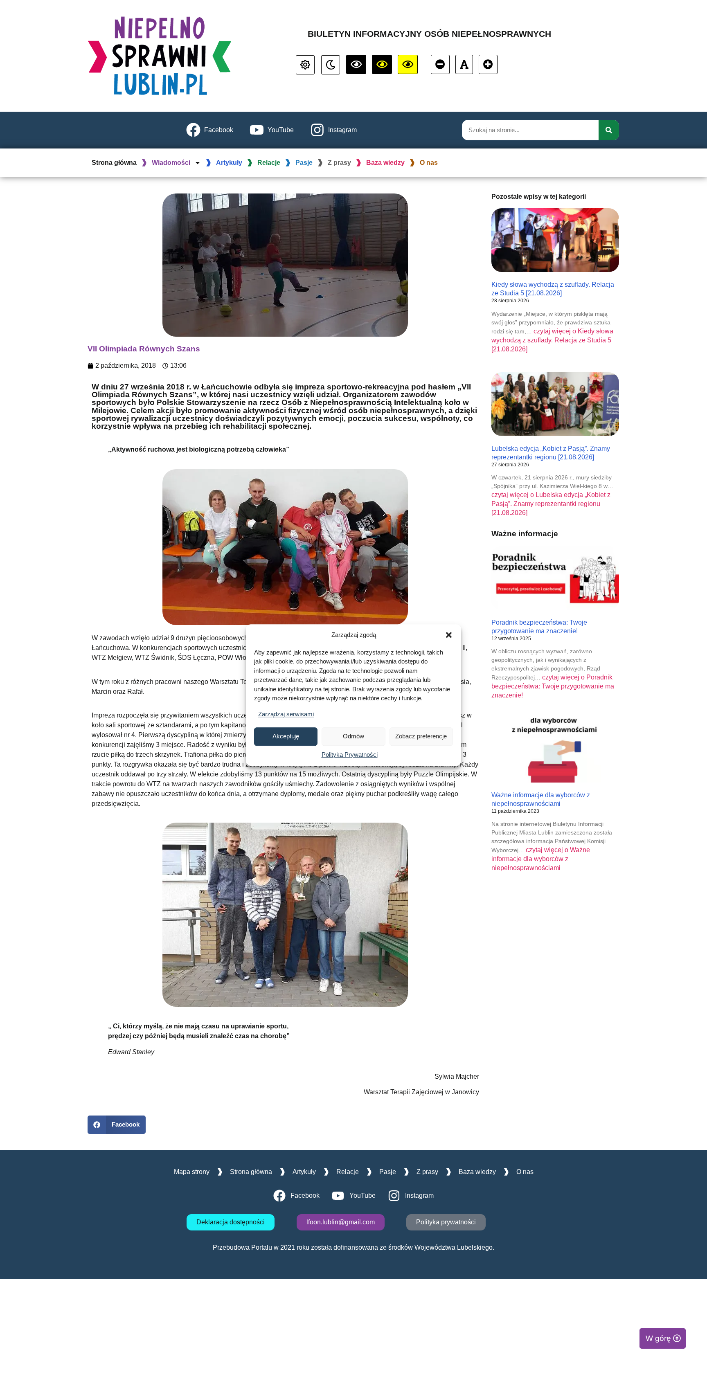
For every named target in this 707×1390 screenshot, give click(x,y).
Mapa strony (191, 1171)
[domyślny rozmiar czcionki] (464, 64)
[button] (449, 635)
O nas (429, 162)
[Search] (609, 130)
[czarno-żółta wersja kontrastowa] (408, 64)
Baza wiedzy (385, 162)
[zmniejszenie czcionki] (440, 64)
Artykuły (229, 162)
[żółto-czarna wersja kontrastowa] (382, 64)
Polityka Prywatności (350, 754)
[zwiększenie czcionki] (488, 64)
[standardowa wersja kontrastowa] (305, 64)
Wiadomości (171, 162)
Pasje (304, 162)
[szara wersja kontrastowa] (330, 64)
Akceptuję (285, 736)
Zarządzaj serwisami (286, 714)
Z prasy (339, 162)
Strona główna (114, 162)
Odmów (353, 736)
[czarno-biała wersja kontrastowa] (356, 64)
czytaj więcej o (552, 340)
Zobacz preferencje (421, 736)
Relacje (268, 162)
